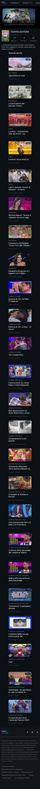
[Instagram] (32, 732)
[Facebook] (27, 732)
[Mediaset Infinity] (4, 3)
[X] (37, 732)
